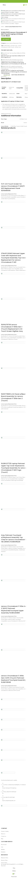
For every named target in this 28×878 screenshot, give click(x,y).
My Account (4, 844)
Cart (2, 847)
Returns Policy (4, 860)
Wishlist (3, 849)
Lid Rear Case (18, 47)
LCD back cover (13, 45)
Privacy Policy (4, 862)
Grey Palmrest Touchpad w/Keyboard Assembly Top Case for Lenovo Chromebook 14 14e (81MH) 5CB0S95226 (14, 538)
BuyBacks (3, 851)
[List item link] (14, 792)
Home (2, 26)
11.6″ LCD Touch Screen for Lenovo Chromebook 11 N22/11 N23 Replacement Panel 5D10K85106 (13, 187)
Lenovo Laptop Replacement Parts (13, 26)
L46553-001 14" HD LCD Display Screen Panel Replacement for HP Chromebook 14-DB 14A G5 (13, 63)
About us (3, 833)
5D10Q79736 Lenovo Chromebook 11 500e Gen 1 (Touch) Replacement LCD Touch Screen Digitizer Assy (12, 327)
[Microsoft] (14, 734)
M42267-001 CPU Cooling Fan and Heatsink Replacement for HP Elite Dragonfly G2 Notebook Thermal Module (14, 72)
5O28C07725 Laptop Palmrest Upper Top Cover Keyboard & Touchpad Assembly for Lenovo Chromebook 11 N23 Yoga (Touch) (13, 467)
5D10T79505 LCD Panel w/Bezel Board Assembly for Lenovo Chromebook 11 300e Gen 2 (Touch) (13, 397)
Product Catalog (4, 831)
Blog (2, 838)
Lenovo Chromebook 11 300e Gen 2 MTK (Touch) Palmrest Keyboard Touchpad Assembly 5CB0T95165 (13, 679)
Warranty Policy (4, 857)
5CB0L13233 (7, 45)
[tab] (7, 75)
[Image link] (8, 774)
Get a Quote (6, 39)
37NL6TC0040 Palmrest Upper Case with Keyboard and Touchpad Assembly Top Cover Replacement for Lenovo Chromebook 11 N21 (13, 257)
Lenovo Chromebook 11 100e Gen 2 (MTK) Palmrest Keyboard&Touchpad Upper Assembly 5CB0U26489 (14, 609)
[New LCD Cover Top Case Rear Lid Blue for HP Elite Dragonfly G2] (14, 53)
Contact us (3, 836)
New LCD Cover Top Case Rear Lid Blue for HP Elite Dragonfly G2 (13, 56)
